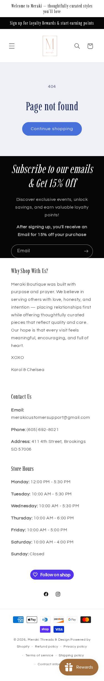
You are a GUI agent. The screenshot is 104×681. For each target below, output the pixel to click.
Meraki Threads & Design (49, 639)
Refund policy (46, 646)
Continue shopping (52, 129)
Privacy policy (75, 646)
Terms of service (40, 655)
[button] (11, 46)
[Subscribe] (86, 251)
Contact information (55, 664)
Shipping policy (71, 655)
